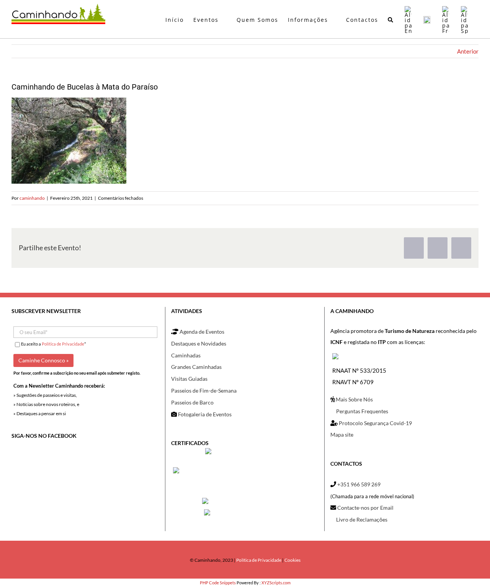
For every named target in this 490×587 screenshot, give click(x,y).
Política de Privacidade (63, 343)
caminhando (32, 198)
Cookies (292, 560)
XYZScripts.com (276, 582)
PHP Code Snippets (218, 582)
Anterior (468, 51)
